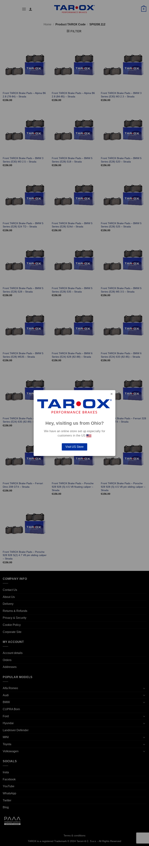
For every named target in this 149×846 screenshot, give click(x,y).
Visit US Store (74, 446)
